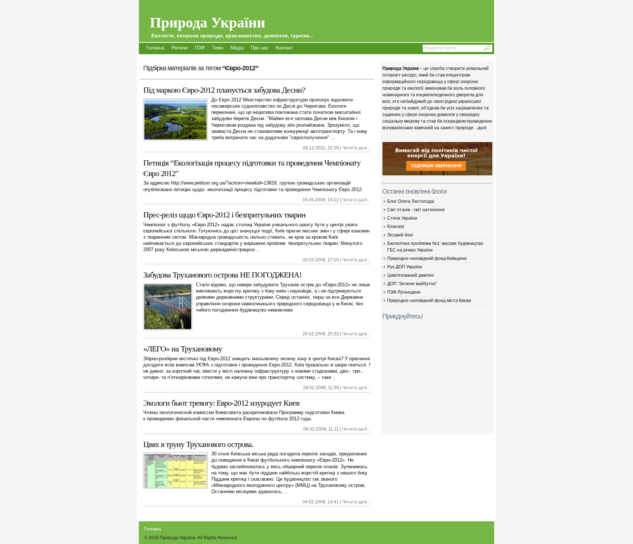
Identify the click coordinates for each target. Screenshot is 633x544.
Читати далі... (356, 147)
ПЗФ (200, 48)
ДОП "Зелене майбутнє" (412, 283)
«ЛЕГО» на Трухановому (182, 348)
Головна (155, 48)
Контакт (284, 48)
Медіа (237, 48)
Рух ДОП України (404, 266)
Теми (217, 48)
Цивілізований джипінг (410, 275)
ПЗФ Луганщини (404, 292)
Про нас (260, 48)
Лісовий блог (400, 235)
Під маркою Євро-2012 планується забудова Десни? (224, 89)
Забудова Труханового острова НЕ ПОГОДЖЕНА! (222, 274)
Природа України (231, 24)
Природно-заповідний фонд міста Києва (429, 300)
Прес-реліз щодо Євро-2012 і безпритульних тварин (224, 214)
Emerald (395, 226)
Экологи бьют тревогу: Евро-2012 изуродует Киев (221, 402)
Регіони (179, 48)
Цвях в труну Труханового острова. (198, 444)
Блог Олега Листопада (410, 201)
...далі (480, 127)
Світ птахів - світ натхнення (416, 209)
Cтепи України (402, 218)
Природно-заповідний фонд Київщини (427, 258)
